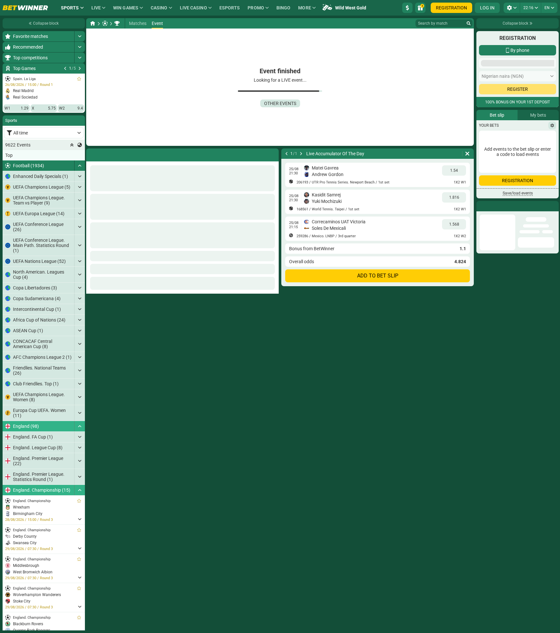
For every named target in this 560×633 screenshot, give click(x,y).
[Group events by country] (80, 145)
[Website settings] (512, 8)
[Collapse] (79, 165)
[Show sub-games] (79, 519)
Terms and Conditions (533, 181)
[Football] (105, 23)
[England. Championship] (117, 23)
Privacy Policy (496, 185)
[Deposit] (407, 8)
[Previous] (65, 68)
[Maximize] (79, 36)
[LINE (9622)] (93, 23)
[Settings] (552, 224)
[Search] (468, 23)
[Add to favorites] (79, 79)
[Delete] (467, 154)
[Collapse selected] (72, 145)
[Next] (79, 68)
